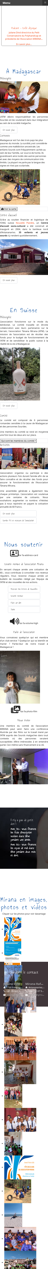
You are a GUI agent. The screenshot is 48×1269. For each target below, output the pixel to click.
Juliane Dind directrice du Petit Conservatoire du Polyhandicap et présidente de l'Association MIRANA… (24, 35)
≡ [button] (45, 2)
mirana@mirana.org (16, 994)
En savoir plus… (24, 44)
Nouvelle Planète (25, 222)
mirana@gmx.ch (36, 994)
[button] (8, 130)
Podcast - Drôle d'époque (24, 28)
